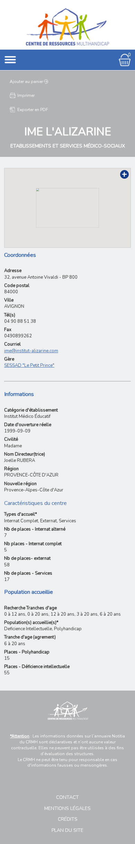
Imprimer (26, 95)
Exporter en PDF (32, 109)
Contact (67, 797)
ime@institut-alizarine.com (31, 351)
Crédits (68, 819)
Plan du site (67, 830)
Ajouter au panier (26, 81)
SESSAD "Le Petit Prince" (29, 365)
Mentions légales (67, 808)
